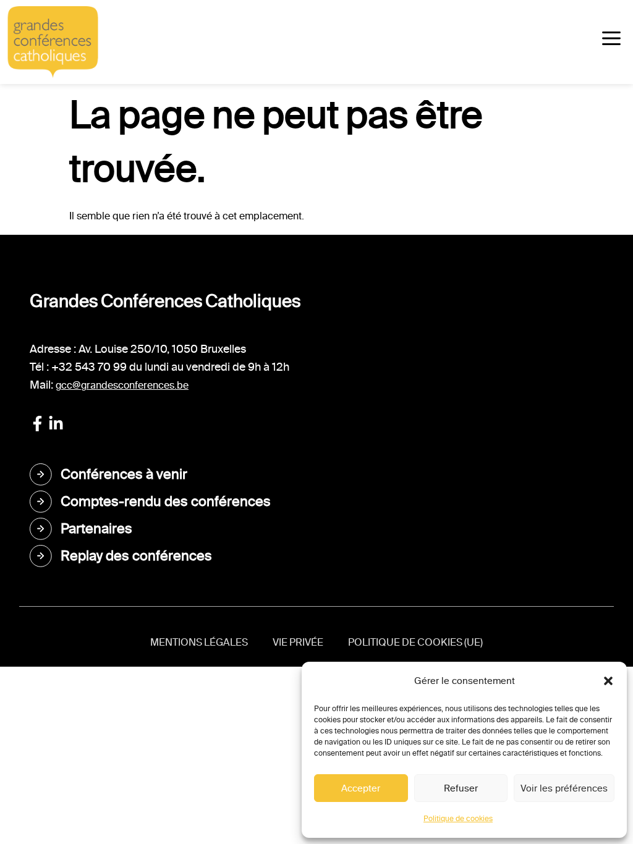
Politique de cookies (458, 818)
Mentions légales (199, 642)
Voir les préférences (564, 788)
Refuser (461, 788)
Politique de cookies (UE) (415, 642)
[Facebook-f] (37, 423)
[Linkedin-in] (56, 423)
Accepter (360, 788)
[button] (608, 681)
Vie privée (298, 642)
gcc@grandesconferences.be (122, 385)
